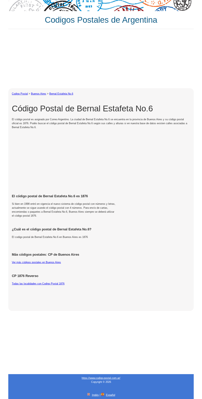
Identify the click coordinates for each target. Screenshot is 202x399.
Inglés (95, 394)
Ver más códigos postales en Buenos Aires (36, 262)
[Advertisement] (101, 58)
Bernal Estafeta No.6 (61, 93)
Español (110, 394)
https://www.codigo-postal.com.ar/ (101, 377)
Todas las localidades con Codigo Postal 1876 (38, 283)
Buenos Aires (38, 93)
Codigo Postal (20, 93)
